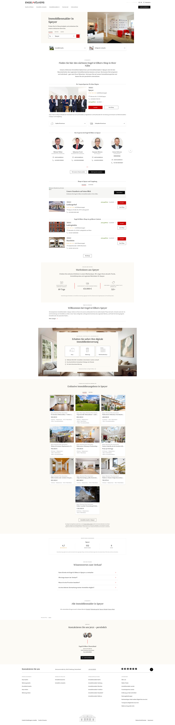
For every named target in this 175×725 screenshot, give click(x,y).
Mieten (56, 31)
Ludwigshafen (71, 225)
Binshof (88, 609)
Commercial (65, 7)
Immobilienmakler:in (54, 7)
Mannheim (70, 241)
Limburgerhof (71, 205)
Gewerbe (90, 184)
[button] (68, 123)
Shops (62, 31)
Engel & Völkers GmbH (88, 524)
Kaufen (51, 31)
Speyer (91, 90)
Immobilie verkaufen (41, 7)
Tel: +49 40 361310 (87, 652)
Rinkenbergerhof (95, 609)
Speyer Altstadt (104, 609)
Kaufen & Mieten (29, 7)
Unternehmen (74, 7)
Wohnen (84, 184)
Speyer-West (111, 609)
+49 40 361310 (92, 669)
